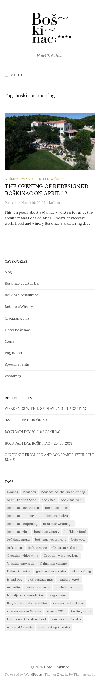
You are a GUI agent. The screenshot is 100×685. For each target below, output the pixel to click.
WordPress (33, 674)
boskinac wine (18, 532)
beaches (29, 492)
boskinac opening (20, 516)
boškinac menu (18, 539)
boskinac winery (46, 532)
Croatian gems (17, 318)
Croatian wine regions (61, 555)
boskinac (48, 500)
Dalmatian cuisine (53, 563)
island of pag (81, 571)
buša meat (14, 548)
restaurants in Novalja (24, 611)
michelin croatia (68, 587)
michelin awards (37, 587)
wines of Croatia (20, 627)
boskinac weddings (57, 524)
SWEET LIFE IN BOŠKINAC (27, 420)
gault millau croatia (51, 571)
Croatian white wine (22, 555)
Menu (9, 341)
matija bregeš (68, 579)
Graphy (62, 674)
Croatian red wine (66, 548)
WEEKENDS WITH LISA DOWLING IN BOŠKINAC (46, 408)
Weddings (13, 376)
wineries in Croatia (66, 619)
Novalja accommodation (25, 595)
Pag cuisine (58, 595)
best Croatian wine (21, 500)
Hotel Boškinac (51, 179)
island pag (15, 579)
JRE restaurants (40, 579)
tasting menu (81, 611)
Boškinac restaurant (21, 295)
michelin (13, 587)
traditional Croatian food (26, 619)
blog (8, 272)
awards (12, 492)
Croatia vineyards (20, 563)
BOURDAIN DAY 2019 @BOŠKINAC (32, 432)
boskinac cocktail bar (23, 508)
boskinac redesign (54, 516)
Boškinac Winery (19, 179)
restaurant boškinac (68, 603)
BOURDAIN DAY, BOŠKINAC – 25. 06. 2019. (39, 443)
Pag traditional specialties (27, 603)
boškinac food (75, 532)
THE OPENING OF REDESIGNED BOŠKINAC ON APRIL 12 (46, 190)
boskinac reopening (22, 524)
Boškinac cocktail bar (22, 283)
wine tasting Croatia (54, 627)
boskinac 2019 (71, 500)
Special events (17, 364)
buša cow (78, 539)
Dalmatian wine (18, 571)
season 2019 (56, 611)
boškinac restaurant (50, 539)
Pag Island (13, 353)
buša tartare (37, 548)
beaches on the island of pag (63, 492)
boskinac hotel (56, 508)
